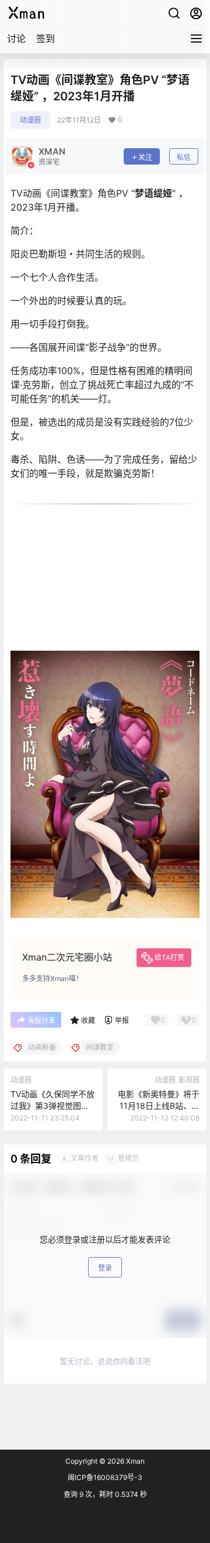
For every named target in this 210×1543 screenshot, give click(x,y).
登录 (105, 1267)
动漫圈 (30, 120)
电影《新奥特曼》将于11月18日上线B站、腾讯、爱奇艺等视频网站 (159, 1105)
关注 (145, 157)
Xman (134, 1461)
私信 (184, 157)
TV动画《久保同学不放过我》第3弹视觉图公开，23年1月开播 (52, 1105)
